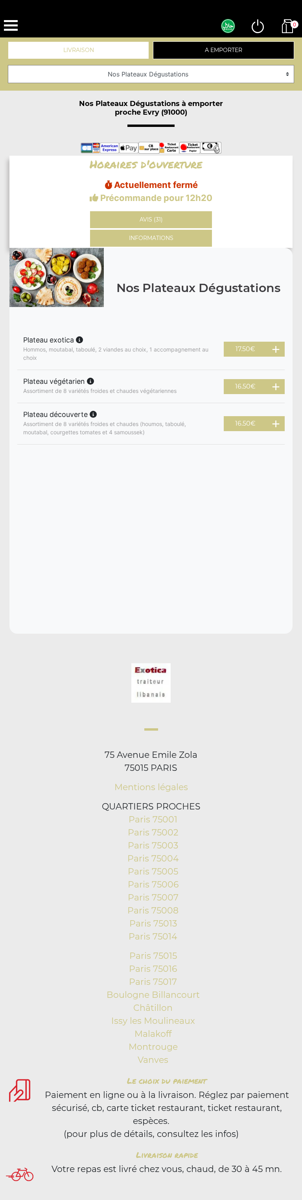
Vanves (153, 1060)
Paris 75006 (153, 884)
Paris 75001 (153, 819)
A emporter (223, 50)
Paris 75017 (153, 982)
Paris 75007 (153, 897)
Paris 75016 (153, 969)
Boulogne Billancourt (153, 995)
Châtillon (153, 1008)
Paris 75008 (153, 910)
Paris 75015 (153, 956)
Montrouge (153, 1047)
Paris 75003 (153, 845)
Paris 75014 (153, 936)
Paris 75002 (153, 832)
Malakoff (152, 1034)
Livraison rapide (167, 1154)
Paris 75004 (153, 858)
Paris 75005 (153, 871)
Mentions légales (151, 787)
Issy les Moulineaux (153, 1021)
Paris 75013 (153, 923)
